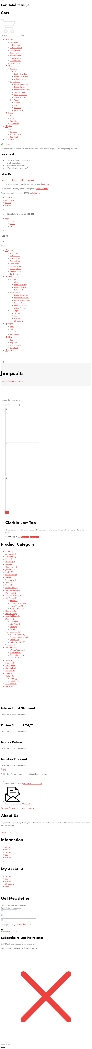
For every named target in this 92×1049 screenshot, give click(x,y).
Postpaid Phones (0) (18, 608)
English (7, 218)
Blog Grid (13, 132)
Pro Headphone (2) (12, 632)
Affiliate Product (20, 97)
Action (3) (9, 551)
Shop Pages (14, 100)
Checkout (17, 108)
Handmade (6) (10, 668)
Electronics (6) (10, 611)
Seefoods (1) (10, 645)
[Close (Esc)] (9, 1044)
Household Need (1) (13, 616)
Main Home (14, 42)
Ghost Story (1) (11, 567)
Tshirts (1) (13, 678)
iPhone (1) (14, 600)
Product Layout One (21, 84)
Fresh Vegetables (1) (13, 590)
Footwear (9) (10, 564)
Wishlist (17, 102)
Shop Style (13, 69)
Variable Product (20, 92)
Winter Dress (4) (11, 587)
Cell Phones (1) (11, 598)
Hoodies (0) (14, 681)
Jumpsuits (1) (10, 569)
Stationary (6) (10, 665)
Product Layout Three (22, 89)
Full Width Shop (20, 79)
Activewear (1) (10, 554)
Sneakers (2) (10, 577)
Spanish (12, 224)
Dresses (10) (10, 561)
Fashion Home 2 (16, 47)
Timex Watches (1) (17, 655)
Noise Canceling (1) (17, 642)
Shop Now (37, 193)
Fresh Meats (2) (11, 613)
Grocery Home (15, 58)
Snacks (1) (9, 660)
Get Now (45, 184)
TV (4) (12, 629)
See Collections (42, 188)
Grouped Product (20, 95)
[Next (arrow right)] (4, 1047)
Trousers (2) (10, 582)
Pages (10, 113)
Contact (11, 139)
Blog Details (14, 137)
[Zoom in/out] (2, 1044)
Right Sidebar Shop (21, 76)
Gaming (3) (14, 621)
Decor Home (14, 53)
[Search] (23, 35)
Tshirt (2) (8, 585)
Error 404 (13, 121)
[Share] (6, 1044)
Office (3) (13, 626)
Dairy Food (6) (10, 593)
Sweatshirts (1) (10, 580)
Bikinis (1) (8, 559)
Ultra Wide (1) (15, 624)
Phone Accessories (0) (18, 603)
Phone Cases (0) (16, 606)
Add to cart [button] (25, 537)
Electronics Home (16, 55)
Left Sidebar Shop (20, 74)
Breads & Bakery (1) (13, 595)
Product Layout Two (21, 87)
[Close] (2, 929)
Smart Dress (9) (11, 574)
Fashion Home (15, 45)
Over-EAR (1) (15, 639)
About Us (8, 197)
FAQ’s (12, 118)
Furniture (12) (10, 671)
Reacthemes (23, 924)
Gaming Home (15, 63)
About (12, 116)
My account (18, 110)
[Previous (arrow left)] (2, 1047)
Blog (10, 126)
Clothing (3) (9, 676)
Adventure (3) (10, 556)
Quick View (34, 537)
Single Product (15, 82)
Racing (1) (9, 572)
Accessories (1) (11, 683)
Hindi (11, 226)
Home (10, 39)
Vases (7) (8, 673)
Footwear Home (15, 60)
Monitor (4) (9, 619)
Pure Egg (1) (10, 663)
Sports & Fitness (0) (17, 634)
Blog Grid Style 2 (16, 134)
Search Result (14, 123)
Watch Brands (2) (16, 652)
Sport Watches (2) (17, 658)
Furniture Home (15, 50)
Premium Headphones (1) (19, 637)
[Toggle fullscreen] (4, 1044)
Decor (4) (9, 686)
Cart (15, 105)
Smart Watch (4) (11, 647)
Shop (10, 66)
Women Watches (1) (17, 650)
